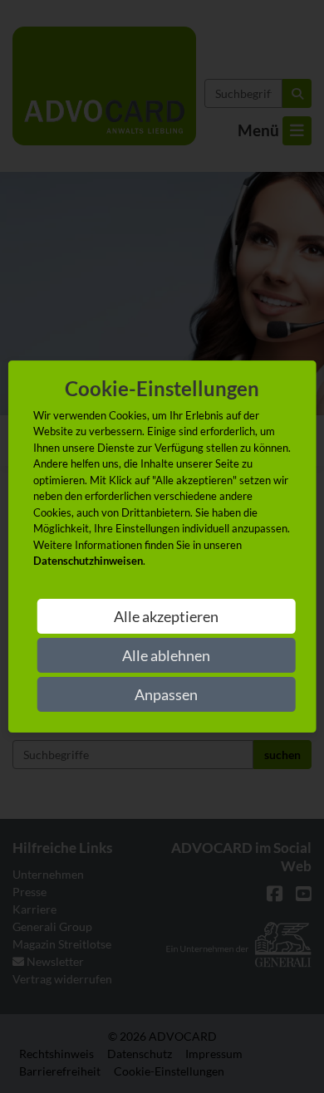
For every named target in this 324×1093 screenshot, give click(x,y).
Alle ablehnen (166, 655)
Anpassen (166, 694)
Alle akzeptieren (166, 616)
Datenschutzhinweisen (88, 560)
